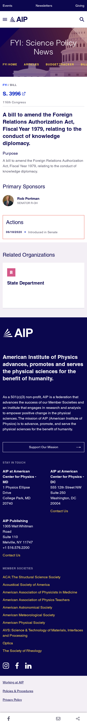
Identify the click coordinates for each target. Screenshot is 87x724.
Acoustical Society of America (26, 585)
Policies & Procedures (18, 691)
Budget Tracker (60, 64)
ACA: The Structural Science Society (31, 577)
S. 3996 (12, 93)
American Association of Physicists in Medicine (40, 592)
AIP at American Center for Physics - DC (67, 476)
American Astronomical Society (27, 607)
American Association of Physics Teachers (36, 600)
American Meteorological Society (29, 615)
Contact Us (59, 511)
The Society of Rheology (22, 651)
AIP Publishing (15, 521)
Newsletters (44, 5)
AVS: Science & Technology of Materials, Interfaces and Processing (43, 633)
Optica (8, 643)
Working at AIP (13, 682)
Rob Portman (28, 198)
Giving (79, 5)
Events (7, 5)
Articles (31, 64)
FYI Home (10, 64)
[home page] (20, 19)
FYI (5, 85)
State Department (25, 283)
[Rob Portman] (8, 200)
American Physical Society (24, 622)
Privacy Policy (12, 699)
